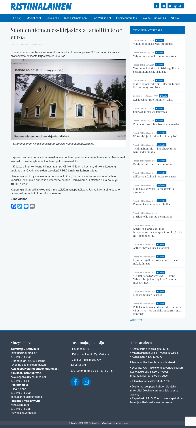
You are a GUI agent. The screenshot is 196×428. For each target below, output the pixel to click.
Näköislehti (52, 18)
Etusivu (17, 18)
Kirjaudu (177, 6)
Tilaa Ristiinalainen (75, 18)
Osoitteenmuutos (126, 18)
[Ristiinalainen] (41, 6)
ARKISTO (136, 320)
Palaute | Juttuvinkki (153, 18)
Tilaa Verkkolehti (101, 18)
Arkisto (174, 18)
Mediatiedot (34, 18)
